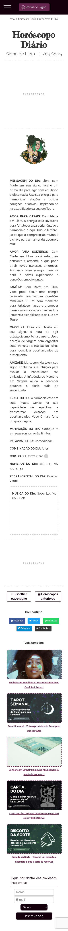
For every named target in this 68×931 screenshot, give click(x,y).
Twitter (35, 620)
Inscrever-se (34, 916)
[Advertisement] (34, 94)
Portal (12, 19)
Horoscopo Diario (27, 19)
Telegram (25, 628)
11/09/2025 (44, 19)
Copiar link (44, 628)
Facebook (18, 620)
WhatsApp (52, 620)
